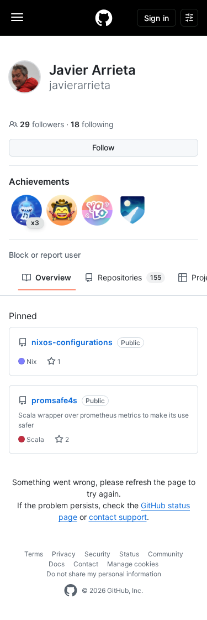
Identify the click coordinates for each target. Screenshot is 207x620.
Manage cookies (132, 564)
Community (165, 554)
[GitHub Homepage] (70, 590)
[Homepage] (104, 18)
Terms (33, 554)
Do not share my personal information (103, 574)
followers (43, 124)
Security (97, 554)
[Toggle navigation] (17, 17)
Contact (85, 564)
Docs (57, 564)
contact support (118, 517)
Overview (53, 277)
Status (129, 554)
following (92, 124)
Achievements (39, 181)
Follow (103, 147)
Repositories (129, 277)
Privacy (64, 554)
